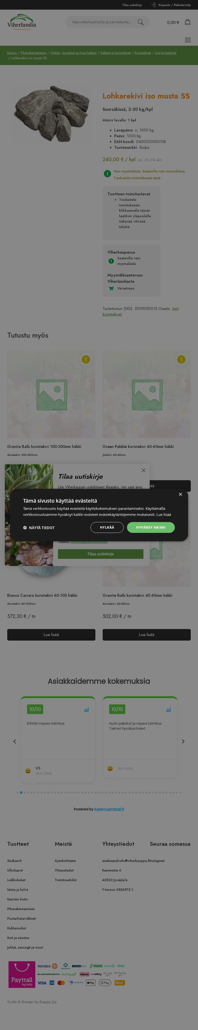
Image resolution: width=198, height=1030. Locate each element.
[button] (39, 527)
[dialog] (99, 515)
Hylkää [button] (107, 527)
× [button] (180, 494)
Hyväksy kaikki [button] (151, 527)
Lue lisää (163, 514)
